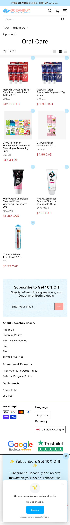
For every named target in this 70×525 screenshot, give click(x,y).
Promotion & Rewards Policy (20, 370)
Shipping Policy (12, 335)
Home (6, 28)
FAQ (5, 345)
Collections (19, 28)
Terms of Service (13, 356)
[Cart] (57, 11)
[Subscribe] (59, 306)
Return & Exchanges (15, 340)
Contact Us (9, 390)
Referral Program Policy (17, 376)
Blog (5, 351)
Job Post (8, 395)
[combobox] (35, 19)
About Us (8, 329)
